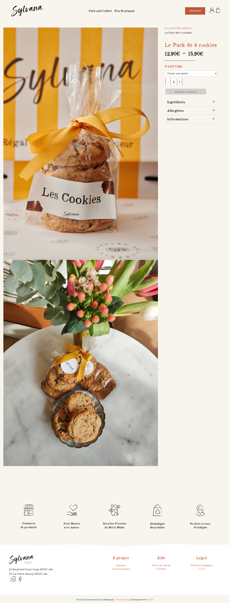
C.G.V (201, 568)
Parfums (173, 66)
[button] (191, 102)
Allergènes (175, 110)
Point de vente (161, 565)
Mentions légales (201, 565)
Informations (177, 119)
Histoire (121, 565)
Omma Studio (123, 599)
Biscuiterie (183, 28)
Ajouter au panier (186, 91)
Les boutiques (121, 568)
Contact (161, 568)
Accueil (169, 28)
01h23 (150, 599)
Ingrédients (176, 102)
